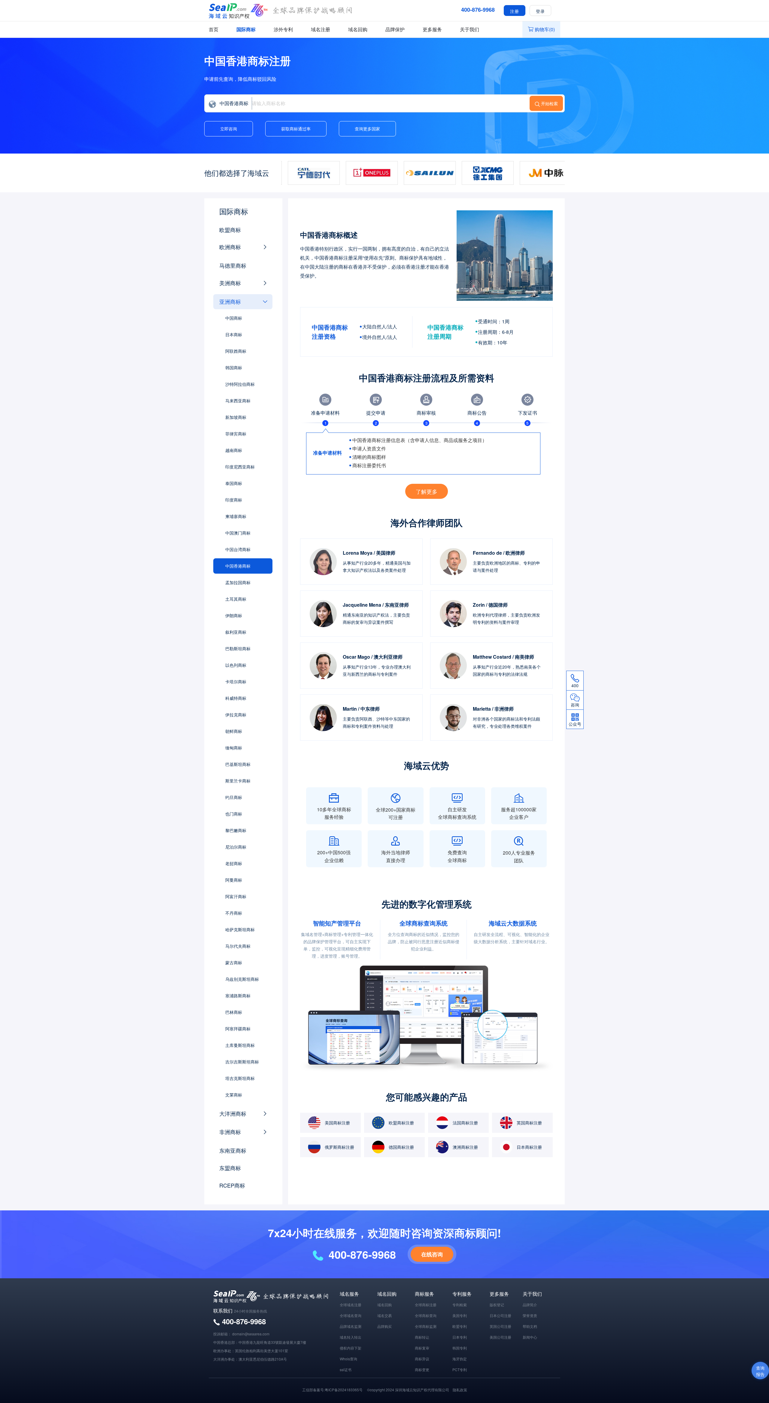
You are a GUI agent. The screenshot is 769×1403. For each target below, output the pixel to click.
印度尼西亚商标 (240, 467)
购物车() (545, 29)
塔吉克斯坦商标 (240, 1078)
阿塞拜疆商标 (238, 1029)
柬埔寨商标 (235, 516)
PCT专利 (459, 1369)
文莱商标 (233, 1095)
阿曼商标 (233, 880)
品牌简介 (530, 1304)
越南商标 (233, 450)
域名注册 (320, 29)
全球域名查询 (350, 1315)
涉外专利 (283, 29)
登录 (540, 11)
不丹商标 (233, 913)
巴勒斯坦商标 (238, 648)
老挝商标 (233, 863)
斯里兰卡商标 (238, 781)
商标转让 (422, 1337)
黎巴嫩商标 (235, 830)
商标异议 (422, 1358)
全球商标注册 (425, 1304)
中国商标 (233, 318)
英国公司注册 (500, 1326)
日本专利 (459, 1337)
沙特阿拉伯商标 (240, 384)
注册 (514, 11)
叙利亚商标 (235, 632)
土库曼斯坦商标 (240, 1045)
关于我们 (469, 29)
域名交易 (384, 1315)
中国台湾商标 (238, 549)
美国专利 (459, 1315)
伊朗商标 (233, 615)
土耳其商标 (235, 599)
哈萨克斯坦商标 (240, 929)
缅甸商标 (233, 748)
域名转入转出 (350, 1337)
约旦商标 (233, 797)
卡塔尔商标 (235, 682)
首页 (213, 29)
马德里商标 (232, 265)
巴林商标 (233, 1012)
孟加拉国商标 (238, 582)
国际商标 (246, 29)
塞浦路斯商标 (238, 996)
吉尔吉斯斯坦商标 (242, 1062)
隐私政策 (460, 1389)
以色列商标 (235, 665)
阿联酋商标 (235, 351)
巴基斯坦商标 (238, 764)
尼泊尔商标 (235, 847)
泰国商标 (233, 483)
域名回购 (357, 29)
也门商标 (233, 814)
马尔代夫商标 (238, 946)
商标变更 (422, 1369)
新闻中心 (530, 1337)
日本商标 (233, 334)
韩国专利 (459, 1347)
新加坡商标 (235, 417)
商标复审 (422, 1347)
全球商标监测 (425, 1326)
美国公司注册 (500, 1337)
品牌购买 (384, 1326)
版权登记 (497, 1304)
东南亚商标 (232, 1150)
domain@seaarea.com (250, 1333)
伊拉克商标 (235, 715)
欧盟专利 (459, 1326)
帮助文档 (530, 1326)
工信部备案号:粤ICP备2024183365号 (332, 1389)
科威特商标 (235, 698)
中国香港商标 (238, 566)
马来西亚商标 (238, 401)
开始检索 (549, 103)
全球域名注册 (350, 1304)
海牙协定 (459, 1358)
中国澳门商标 (238, 533)
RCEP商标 (232, 1185)
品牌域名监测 (350, 1326)
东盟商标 (230, 1168)
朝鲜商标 (233, 731)
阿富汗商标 (235, 896)
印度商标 (233, 500)
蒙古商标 (233, 962)
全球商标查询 (425, 1315)
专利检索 (459, 1304)
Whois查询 (348, 1358)
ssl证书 (345, 1369)
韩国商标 (233, 367)
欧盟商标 (230, 229)
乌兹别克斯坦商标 (242, 979)
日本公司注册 (500, 1315)
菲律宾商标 (235, 434)
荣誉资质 (530, 1315)
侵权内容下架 (350, 1347)
